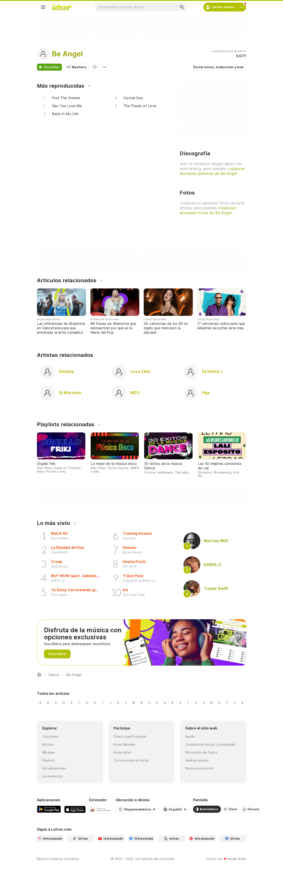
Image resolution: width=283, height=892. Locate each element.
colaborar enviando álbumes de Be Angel (212, 171)
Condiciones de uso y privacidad (210, 744)
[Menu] (43, 7)
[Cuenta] (241, 7)
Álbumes (48, 752)
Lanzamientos (52, 776)
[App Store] (75, 809)
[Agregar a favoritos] (94, 67)
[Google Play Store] (49, 809)
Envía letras (122, 752)
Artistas (48, 744)
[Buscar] (181, 7)
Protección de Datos (201, 752)
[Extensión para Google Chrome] (100, 809)
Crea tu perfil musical (130, 736)
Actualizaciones (54, 768)
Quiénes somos (196, 760)
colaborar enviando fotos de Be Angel (208, 210)
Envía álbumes (124, 744)
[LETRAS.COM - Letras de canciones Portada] (62, 7)
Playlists (48, 760)
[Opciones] (104, 67)
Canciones (50, 736)
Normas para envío (199, 768)
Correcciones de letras (131, 760)
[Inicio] (39, 674)
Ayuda (190, 736)
